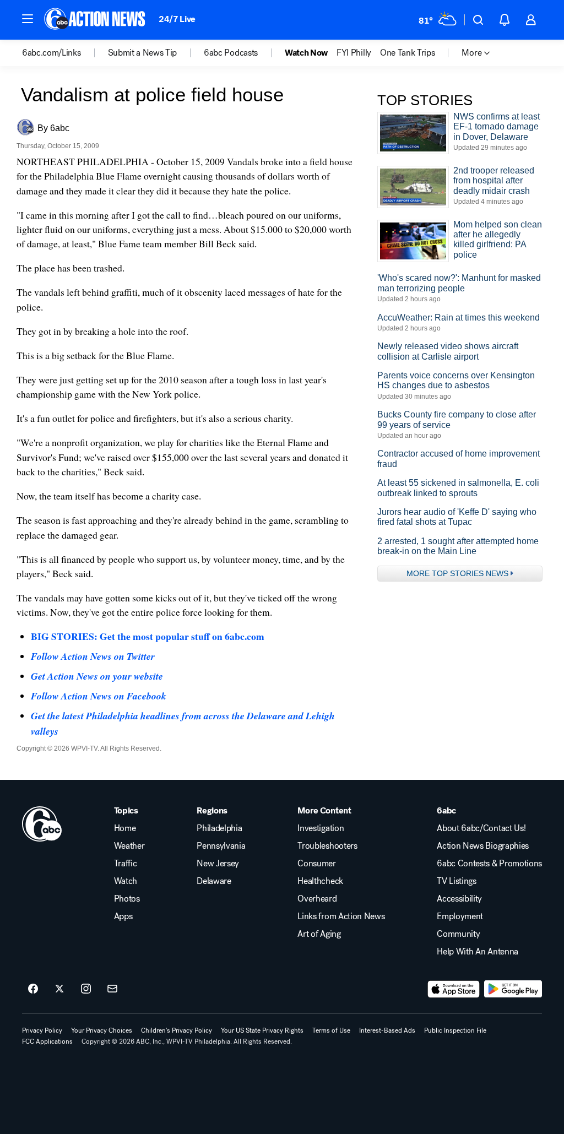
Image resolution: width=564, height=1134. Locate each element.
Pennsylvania (221, 846)
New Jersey (218, 863)
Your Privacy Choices (101, 1030)
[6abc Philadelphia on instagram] (86, 989)
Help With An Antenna (477, 951)
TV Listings (456, 881)
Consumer (316, 863)
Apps (123, 916)
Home (125, 828)
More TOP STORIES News (457, 573)
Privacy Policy (42, 1030)
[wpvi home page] (42, 824)
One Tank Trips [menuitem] (407, 53)
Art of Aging (318, 934)
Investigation (320, 828)
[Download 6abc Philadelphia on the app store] (453, 989)
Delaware (214, 881)
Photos (127, 898)
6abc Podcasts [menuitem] (231, 53)
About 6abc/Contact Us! (481, 828)
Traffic (125, 863)
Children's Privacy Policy (176, 1030)
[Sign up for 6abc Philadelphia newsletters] (112, 989)
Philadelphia (219, 828)
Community (458, 934)
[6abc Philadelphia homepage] (96, 20)
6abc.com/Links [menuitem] (51, 53)
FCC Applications (47, 1041)
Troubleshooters (327, 846)
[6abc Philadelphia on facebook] (33, 989)
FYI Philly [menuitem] (354, 53)
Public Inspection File (455, 1030)
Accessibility (459, 898)
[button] (27, 19)
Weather (129, 846)
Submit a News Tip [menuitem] (142, 53)
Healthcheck (320, 881)
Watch (125, 881)
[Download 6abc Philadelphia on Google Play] (513, 989)
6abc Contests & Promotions (489, 863)
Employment (460, 916)
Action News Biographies (483, 846)
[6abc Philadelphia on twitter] (59, 989)
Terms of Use (331, 1030)
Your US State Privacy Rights (262, 1030)
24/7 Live (177, 19)
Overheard (317, 898)
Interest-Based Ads (387, 1030)
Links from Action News (340, 916)
